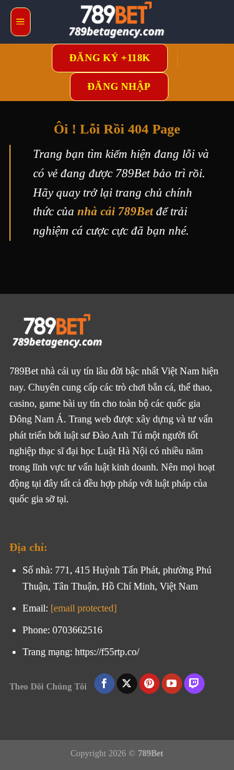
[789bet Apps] (117, 22)
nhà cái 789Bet (115, 211)
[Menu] (21, 21)
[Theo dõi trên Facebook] (104, 683)
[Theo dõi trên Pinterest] (149, 683)
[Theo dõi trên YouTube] (172, 683)
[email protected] (84, 608)
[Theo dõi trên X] (127, 683)
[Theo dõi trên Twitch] (194, 683)
